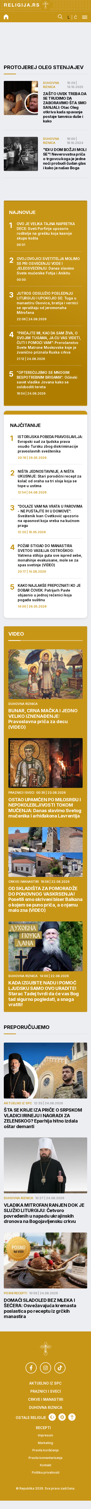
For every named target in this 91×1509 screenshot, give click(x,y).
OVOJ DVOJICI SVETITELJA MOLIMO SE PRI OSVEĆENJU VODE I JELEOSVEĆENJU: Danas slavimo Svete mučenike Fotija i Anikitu (48, 265)
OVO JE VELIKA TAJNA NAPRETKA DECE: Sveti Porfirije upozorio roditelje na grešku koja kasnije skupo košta (46, 231)
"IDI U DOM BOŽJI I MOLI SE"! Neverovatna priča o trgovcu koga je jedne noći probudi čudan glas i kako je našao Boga (64, 158)
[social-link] (31, 1367)
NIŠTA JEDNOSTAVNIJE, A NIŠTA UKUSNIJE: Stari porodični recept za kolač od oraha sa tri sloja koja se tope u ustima (49, 478)
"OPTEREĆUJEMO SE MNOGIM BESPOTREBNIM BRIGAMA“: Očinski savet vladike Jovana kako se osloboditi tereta (47, 379)
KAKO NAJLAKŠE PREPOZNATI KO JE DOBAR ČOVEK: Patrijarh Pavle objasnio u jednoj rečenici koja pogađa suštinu (49, 592)
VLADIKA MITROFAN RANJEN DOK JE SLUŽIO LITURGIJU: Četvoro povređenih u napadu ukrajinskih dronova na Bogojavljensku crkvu (44, 1213)
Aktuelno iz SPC (18, 1103)
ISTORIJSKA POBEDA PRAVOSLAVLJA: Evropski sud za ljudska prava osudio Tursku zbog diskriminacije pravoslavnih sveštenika (50, 444)
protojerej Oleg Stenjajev (44, 67)
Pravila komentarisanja (45, 1458)
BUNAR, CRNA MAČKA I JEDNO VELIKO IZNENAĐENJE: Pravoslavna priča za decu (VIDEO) (43, 719)
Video (16, 634)
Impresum (45, 1435)
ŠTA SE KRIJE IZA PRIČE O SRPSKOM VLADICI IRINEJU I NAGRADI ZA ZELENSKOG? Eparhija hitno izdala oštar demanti (43, 1118)
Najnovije (22, 212)
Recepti (43, 1428)
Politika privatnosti (45, 1472)
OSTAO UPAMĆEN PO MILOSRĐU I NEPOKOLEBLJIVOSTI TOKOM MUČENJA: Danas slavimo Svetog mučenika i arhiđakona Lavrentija (44, 808)
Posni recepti (15, 1293)
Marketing (45, 1443)
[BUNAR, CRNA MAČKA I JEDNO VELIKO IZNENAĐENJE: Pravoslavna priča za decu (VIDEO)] (45, 674)
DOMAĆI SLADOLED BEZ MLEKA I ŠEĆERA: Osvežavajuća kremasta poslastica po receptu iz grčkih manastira (40, 1308)
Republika (26, 1488)
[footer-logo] (45, 1349)
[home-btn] (6, 17)
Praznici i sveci (21, 792)
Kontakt (45, 1465)
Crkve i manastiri (23, 881)
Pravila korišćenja (45, 1450)
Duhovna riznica (51, 85)
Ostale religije (31, 1418)
